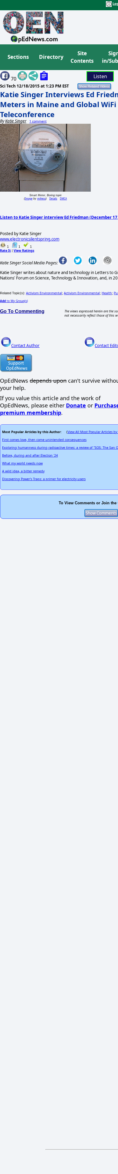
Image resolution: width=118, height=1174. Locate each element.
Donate (76, 405)
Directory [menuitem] (51, 56)
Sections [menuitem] (18, 56)
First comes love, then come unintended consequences (44, 440)
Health (107, 293)
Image (28, 198)
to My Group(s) (14, 301)
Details (53, 198)
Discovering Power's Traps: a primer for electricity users (44, 479)
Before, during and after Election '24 (30, 455)
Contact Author (25, 345)
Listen (100, 76)
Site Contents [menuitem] (81, 57)
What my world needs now (22, 463)
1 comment (38, 121)
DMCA (63, 198)
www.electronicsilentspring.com (29, 239)
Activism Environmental (44, 293)
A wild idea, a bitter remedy (23, 471)
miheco (41, 198)
